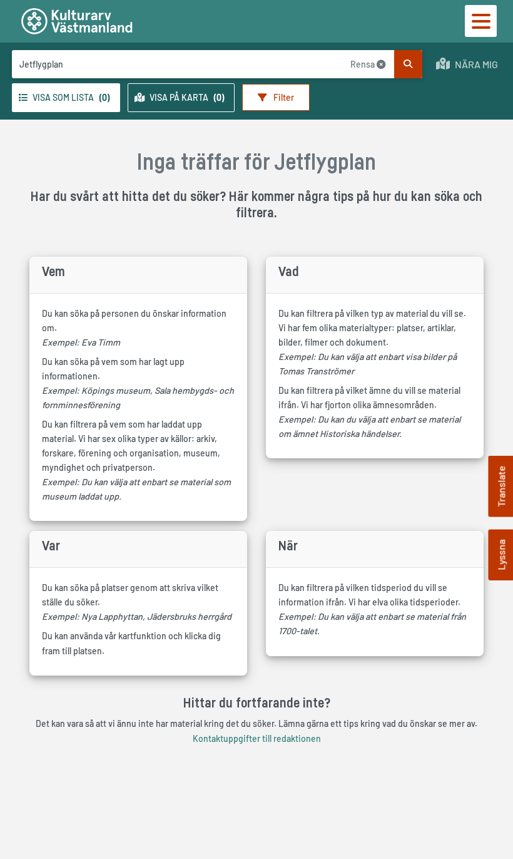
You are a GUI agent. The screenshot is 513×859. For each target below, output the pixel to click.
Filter (283, 97)
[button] (467, 64)
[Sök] (408, 64)
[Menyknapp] (481, 21)
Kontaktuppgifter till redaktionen (257, 738)
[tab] (66, 97)
